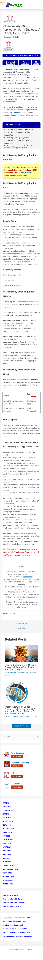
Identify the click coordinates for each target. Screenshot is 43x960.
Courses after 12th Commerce (14, 903)
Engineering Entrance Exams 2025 (16, 918)
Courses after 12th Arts (12, 906)
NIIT (12, 773)
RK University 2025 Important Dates (16, 140)
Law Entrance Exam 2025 (13, 925)
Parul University (25, 63)
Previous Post (21, 624)
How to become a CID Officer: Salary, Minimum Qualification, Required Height (20, 667)
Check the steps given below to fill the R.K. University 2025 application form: (18, 147)
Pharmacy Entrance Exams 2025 (16, 929)
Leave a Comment (11, 716)
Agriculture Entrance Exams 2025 (16, 932)
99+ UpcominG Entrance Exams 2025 (17, 936)
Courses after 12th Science (13, 899)
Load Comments (21, 726)
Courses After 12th (10, 895)
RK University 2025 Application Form (17, 132)
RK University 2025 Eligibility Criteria (17, 138)
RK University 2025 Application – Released (19, 129)
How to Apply (8, 143)
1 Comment (7, 37)
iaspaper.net (27, 577)
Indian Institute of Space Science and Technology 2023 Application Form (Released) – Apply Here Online (20, 710)
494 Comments (10, 673)
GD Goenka (36, 63)
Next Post (21, 628)
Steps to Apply (9, 135)
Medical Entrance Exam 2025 (14, 921)
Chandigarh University (10, 63)
